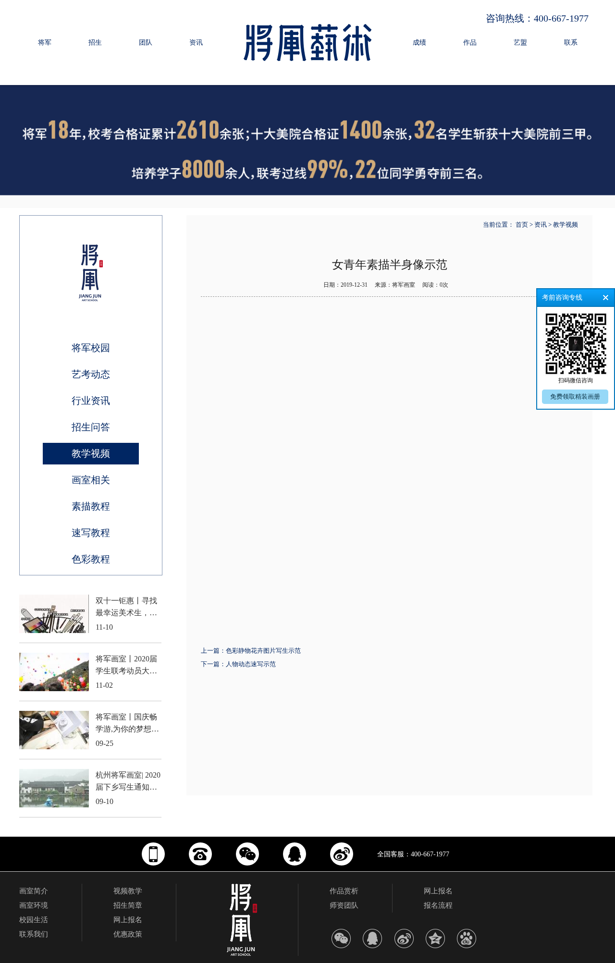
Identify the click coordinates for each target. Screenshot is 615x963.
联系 (571, 42)
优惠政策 (127, 934)
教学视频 (91, 453)
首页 (522, 224)
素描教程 (91, 506)
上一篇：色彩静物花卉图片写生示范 (251, 650)
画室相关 (91, 480)
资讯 (196, 42)
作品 (470, 42)
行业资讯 (91, 400)
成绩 (419, 42)
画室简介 (33, 891)
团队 (145, 42)
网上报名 (127, 920)
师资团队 (344, 905)
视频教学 (127, 891)
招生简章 (127, 905)
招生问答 (91, 427)
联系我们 (33, 934)
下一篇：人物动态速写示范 (238, 664)
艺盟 (520, 42)
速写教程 (91, 532)
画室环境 (33, 905)
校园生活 (33, 920)
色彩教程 (91, 559)
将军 (44, 42)
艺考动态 (91, 374)
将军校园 (91, 347)
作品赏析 (344, 891)
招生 (95, 42)
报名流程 (438, 905)
